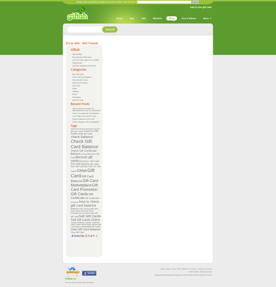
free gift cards (92, 164)
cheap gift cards (85, 133)
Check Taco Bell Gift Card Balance (85, 113)
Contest (84, 154)
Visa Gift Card (77, 232)
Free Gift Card (78, 164)
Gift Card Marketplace (84, 182)
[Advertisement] (129, 245)
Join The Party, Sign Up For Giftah (85, 60)
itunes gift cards (82, 211)
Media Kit (185, 269)
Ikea (73, 208)
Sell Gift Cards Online (85, 219)
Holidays (75, 91)
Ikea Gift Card (81, 209)
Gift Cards (76, 86)
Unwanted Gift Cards (90, 226)
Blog (168, 269)
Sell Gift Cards (78, 100)
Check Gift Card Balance (82, 77)
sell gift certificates (78, 222)
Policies (193, 269)
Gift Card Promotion (80, 83)
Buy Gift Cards (78, 74)
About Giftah (77, 54)
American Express (78, 129)
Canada (80, 131)
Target (78, 224)
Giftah (74, 89)
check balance (82, 137)
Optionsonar (77, 63)
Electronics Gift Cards (89, 161)
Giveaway (75, 202)
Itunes (73, 211)
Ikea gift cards (92, 209)
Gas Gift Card (77, 166)
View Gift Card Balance (85, 229)
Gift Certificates (92, 198)
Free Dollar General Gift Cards (84, 116)
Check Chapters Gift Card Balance (85, 122)
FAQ (179, 269)
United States (86, 224)
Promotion (75, 213)
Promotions (76, 97)
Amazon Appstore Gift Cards (83, 119)
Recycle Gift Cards (86, 213)
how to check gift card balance (85, 203)
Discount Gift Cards (80, 80)
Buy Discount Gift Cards (81, 57)
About (163, 269)
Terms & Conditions (205, 269)
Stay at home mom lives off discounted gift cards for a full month (86, 109)
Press (74, 94)
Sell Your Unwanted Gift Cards (84, 66)
